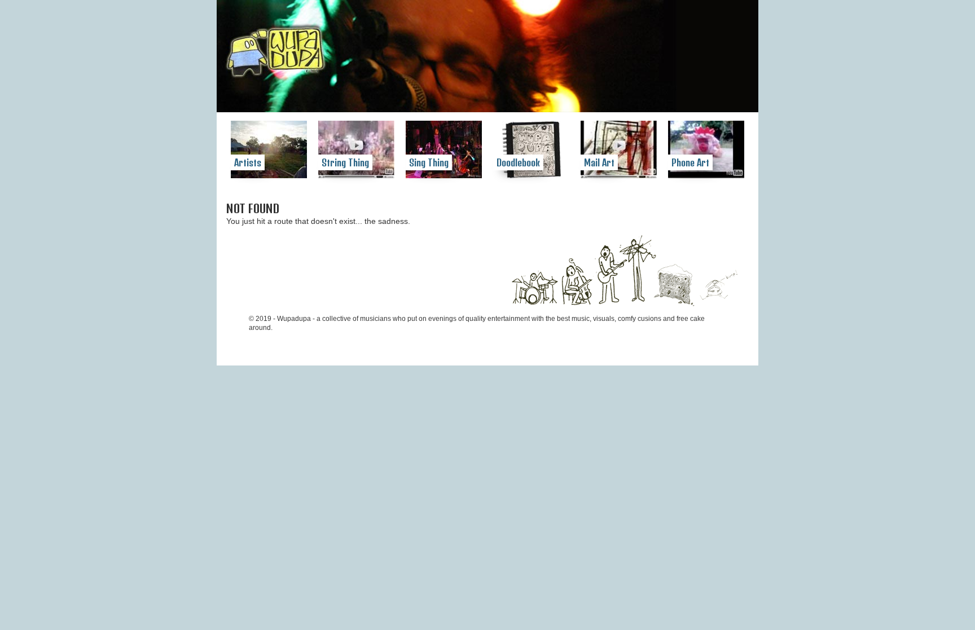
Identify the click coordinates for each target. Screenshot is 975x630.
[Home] (276, 53)
